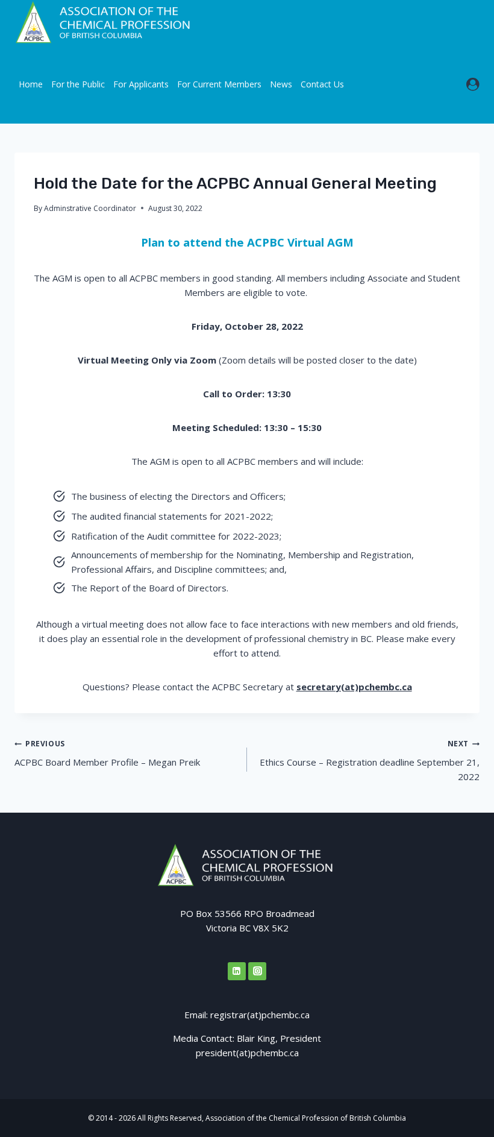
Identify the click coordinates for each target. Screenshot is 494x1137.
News (281, 84)
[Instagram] (257, 971)
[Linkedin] (237, 971)
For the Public (78, 84)
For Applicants (141, 84)
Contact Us (322, 84)
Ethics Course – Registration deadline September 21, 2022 (370, 761)
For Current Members (219, 84)
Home (31, 84)
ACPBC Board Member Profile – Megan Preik (107, 753)
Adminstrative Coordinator (90, 208)
